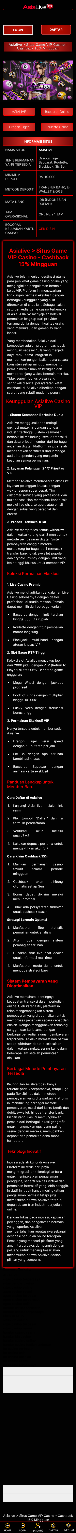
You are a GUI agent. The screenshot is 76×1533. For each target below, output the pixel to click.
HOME (7, 1530)
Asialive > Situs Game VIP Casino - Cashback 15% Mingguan (38, 46)
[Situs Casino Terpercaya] (38, 8)
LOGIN (23, 1530)
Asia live (35, 805)
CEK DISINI (47, 229)
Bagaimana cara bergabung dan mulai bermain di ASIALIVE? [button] (33, 1380)
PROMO (38, 1531)
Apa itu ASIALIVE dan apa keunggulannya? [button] (23, 1371)
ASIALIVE (46, 150)
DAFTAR (53, 1530)
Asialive (13, 276)
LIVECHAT (68, 1530)
